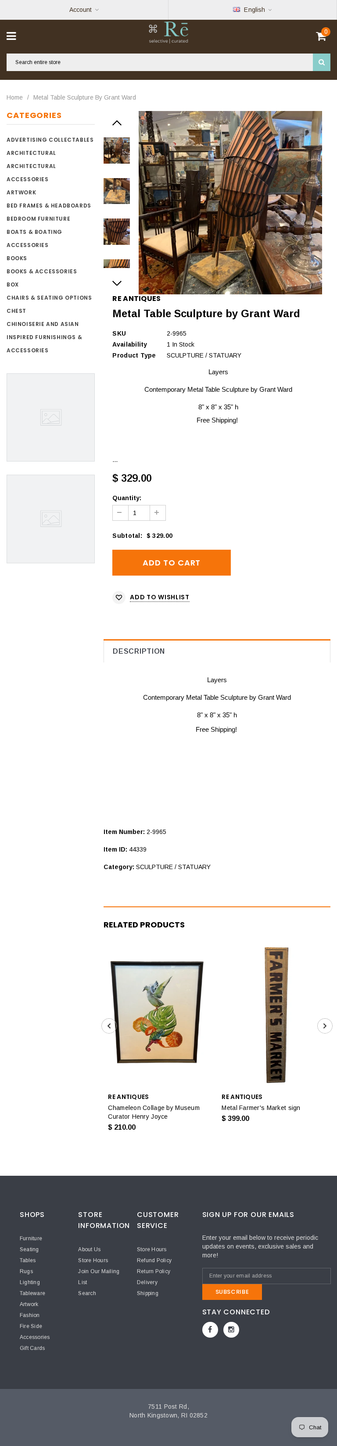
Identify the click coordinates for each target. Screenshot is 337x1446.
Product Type (134, 355)
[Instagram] (231, 1330)
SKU (119, 333)
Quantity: (126, 497)
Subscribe (232, 1292)
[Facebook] (210, 1330)
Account (80, 9)
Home (15, 97)
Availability (129, 344)
